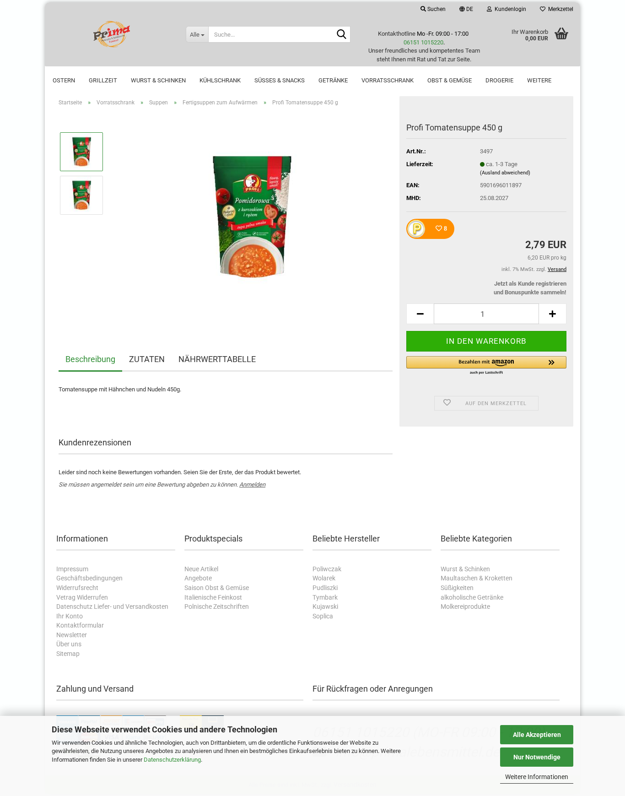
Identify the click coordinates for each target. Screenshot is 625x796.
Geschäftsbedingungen (89, 578)
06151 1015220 (423, 42)
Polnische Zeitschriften (216, 606)
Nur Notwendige (536, 757)
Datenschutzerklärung (172, 759)
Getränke (333, 80)
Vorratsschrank (387, 80)
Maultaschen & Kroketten (476, 578)
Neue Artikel (201, 569)
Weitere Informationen (536, 776)
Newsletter (71, 635)
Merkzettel (559, 9)
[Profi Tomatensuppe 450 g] (252, 216)
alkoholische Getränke (472, 597)
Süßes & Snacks (279, 80)
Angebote (198, 578)
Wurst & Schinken (158, 80)
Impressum (72, 569)
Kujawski (325, 606)
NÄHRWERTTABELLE (217, 359)
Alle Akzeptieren (537, 734)
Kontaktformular (80, 625)
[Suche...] (341, 35)
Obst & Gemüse (449, 80)
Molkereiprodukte (465, 606)
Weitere (539, 80)
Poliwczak (326, 569)
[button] (466, 9)
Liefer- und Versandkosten (131, 606)
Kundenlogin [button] (509, 9)
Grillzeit (103, 80)
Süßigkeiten (457, 587)
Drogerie (499, 80)
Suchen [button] (436, 9)
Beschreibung (90, 359)
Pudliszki (325, 587)
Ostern (64, 80)
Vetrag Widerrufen (82, 597)
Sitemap (68, 653)
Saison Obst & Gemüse (216, 587)
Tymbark (325, 597)
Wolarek (323, 578)
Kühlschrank (220, 80)
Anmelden (252, 484)
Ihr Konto (69, 616)
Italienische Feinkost (213, 597)
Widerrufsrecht (77, 587)
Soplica (322, 616)
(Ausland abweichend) (505, 173)
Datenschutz (74, 606)
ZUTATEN (147, 359)
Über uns (68, 644)
